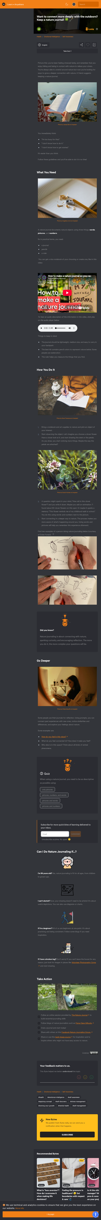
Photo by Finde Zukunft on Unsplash (67, 709)
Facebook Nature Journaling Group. (76, 1032)
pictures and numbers (51, 806)
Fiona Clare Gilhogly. (84, 1023)
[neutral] (85, 1077)
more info (19, 1208)
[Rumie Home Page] (3, 4)
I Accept (50, 1214)
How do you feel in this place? (54, 736)
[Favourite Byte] (87, 44)
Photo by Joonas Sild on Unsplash (67, 124)
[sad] (79, 1077)
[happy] (91, 1077)
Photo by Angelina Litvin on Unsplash (67, 221)
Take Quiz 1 (67, 51)
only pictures (47, 789)
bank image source (63, 1037)
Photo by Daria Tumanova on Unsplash (67, 418)
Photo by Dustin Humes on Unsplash (67, 492)
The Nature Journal (79, 1015)
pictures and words (50, 800)
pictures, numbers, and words (54, 795)
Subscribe (75, 834)
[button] (95, 1214)
